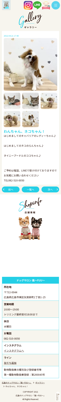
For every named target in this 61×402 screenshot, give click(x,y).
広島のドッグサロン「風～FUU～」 (17, 382)
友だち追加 (10, 363)
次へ (50, 189)
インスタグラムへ (14, 350)
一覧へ (30, 189)
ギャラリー (40, 382)
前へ (10, 189)
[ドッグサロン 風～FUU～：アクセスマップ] (30, 259)
